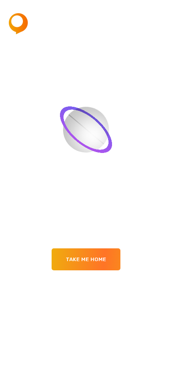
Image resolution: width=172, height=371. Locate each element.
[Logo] (42, 23)
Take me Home (86, 259)
